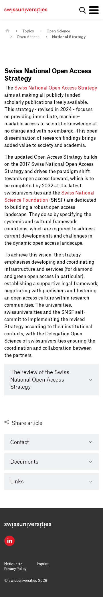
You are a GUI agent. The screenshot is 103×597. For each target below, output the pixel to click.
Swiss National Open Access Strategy (55, 88)
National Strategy (69, 37)
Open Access (28, 37)
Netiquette (13, 564)
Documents (24, 461)
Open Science (58, 31)
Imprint (43, 564)
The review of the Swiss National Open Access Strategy (39, 380)
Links (17, 481)
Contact (19, 442)
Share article (27, 423)
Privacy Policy (15, 569)
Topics (28, 31)
